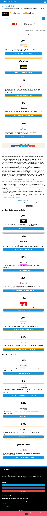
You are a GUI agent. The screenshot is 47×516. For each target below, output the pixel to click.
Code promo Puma (23, 310)
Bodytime (29, 206)
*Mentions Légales (6, 503)
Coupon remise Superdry (23, 54)
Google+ (31, 146)
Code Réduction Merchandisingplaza (23, 395)
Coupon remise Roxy (23, 270)
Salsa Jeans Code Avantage (23, 249)
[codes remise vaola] (20, 24)
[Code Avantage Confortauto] (23, 67)
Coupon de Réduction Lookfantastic (23, 350)
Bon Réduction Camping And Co (23, 291)
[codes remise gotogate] (14, 24)
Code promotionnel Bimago (23, 116)
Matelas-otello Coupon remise (23, 457)
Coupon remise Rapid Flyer (23, 95)
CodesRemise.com (9, 1)
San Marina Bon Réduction (23, 329)
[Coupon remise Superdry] (23, 46)
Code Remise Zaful (23, 437)
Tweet (24, 146)
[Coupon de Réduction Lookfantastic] (23, 342)
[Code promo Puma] (23, 304)
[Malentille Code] (23, 129)
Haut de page (7, 506)
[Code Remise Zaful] (23, 429)
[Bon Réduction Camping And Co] (23, 283)
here (28, 512)
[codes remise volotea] (26, 24)
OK (26, 514)
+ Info (39, 8)
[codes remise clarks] (32, 24)
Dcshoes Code (23, 229)
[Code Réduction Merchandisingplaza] (23, 386)
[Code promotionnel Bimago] (23, 108)
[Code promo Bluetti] (23, 366)
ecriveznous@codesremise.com (23, 473)
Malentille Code (23, 136)
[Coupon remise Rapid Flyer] (23, 86)
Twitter (24, 485)
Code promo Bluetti (23, 373)
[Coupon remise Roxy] (23, 263)
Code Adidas (23, 416)
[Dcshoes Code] (23, 221)
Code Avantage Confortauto (23, 73)
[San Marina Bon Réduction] (23, 323)
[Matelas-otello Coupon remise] (23, 450)
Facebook (16, 146)
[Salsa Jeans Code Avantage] (23, 242)
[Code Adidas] (23, 409)
